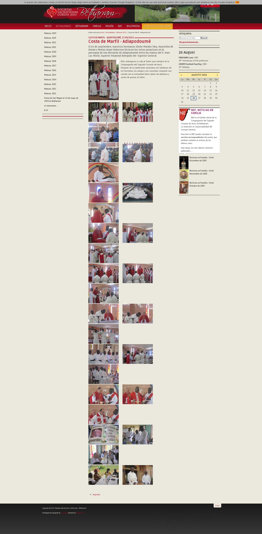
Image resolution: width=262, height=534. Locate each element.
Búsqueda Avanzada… (189, 42)
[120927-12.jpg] (138, 233)
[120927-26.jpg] (103, 434)
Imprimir (96, 494)
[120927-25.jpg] (103, 414)
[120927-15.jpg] (138, 273)
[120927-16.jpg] (103, 293)
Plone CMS (80, 513)
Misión (109, 26)
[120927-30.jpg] (138, 475)
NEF (120, 26)
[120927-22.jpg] (103, 374)
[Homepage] (85, 11)
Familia (97, 26)
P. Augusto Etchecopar (157, 26)
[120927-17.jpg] (103, 313)
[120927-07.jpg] (103, 172)
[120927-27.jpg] (138, 434)
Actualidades (63, 26)
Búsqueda (185, 33)
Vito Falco (64, 513)
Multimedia (133, 26)
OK (237, 2)
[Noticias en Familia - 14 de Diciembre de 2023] (183, 162)
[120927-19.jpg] (103, 334)
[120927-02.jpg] (103, 112)
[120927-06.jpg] (138, 152)
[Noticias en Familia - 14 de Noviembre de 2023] (183, 175)
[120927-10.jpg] (103, 213)
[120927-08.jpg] (103, 193)
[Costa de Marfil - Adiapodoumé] (103, 79)
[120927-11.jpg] (103, 233)
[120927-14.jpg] (103, 273)
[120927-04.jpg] (103, 132)
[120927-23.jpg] (103, 394)
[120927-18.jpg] (138, 313)
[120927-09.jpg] (138, 193)
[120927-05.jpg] (103, 152)
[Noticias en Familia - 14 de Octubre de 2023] (183, 187)
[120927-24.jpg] (138, 394)
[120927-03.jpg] (138, 112)
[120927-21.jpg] (138, 354)
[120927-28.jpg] (103, 455)
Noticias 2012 (121, 32)
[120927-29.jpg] (103, 475)
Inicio (48, 26)
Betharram (82, 26)
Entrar (217, 505)
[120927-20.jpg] (103, 354)
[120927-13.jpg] (103, 253)
